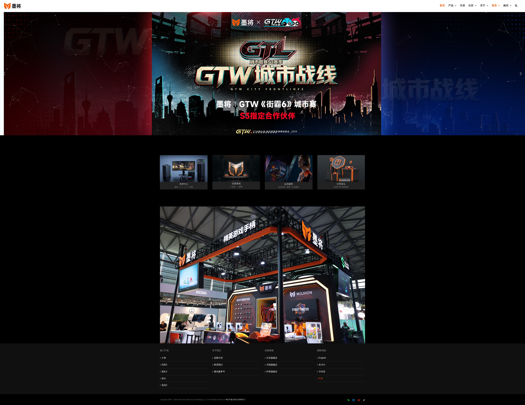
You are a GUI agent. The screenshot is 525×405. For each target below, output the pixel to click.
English (322, 358)
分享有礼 (341, 184)
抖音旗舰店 (271, 371)
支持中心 (183, 184)
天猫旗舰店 (271, 365)
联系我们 (218, 365)
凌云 (164, 378)
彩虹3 (164, 371)
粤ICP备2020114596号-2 (235, 400)
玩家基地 (236, 183)
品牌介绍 (218, 358)
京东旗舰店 (271, 358)
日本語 (322, 371)
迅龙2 (164, 385)
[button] (516, 5)
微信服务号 (219, 371)
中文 (321, 378)
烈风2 (164, 365)
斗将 (164, 358)
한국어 (322, 365)
